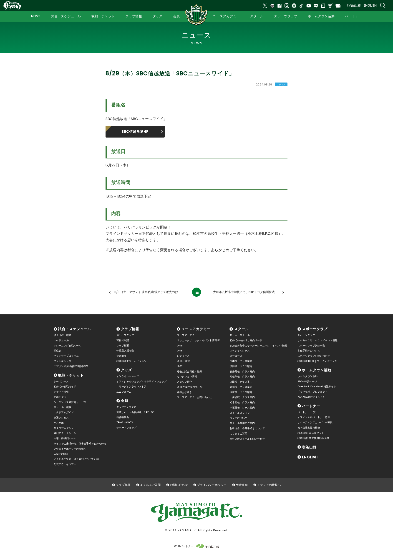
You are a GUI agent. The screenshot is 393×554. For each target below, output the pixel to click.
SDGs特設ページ (307, 381)
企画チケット (61, 397)
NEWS (35, 16)
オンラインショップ (127, 376)
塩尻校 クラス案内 (241, 392)
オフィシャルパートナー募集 (313, 417)
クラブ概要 (122, 345)
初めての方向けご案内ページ (246, 340)
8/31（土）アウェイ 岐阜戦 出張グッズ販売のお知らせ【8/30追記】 (151, 292)
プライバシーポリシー (212, 485)
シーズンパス (61, 381)
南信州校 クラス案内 (242, 376)
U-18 (180, 345)
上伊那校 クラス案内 (242, 397)
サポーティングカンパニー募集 (315, 422)
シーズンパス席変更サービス (70, 402)
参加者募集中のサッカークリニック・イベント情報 (258, 345)
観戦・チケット (71, 375)
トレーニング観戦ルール (67, 345)
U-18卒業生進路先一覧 (190, 387)
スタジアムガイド (64, 412)
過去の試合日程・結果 (189, 371)
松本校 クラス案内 (241, 361)
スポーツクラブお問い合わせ (313, 356)
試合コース (236, 356)
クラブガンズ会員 (126, 407)
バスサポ (59, 423)
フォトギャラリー (64, 361)
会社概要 (121, 356)
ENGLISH (370, 5)
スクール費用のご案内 (242, 423)
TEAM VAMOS (124, 422)
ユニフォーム (123, 392)
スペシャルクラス (240, 350)
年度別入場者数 (125, 350)
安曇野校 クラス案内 (242, 371)
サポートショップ (126, 427)
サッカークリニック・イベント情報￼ (198, 340)
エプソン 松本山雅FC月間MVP (71, 366)
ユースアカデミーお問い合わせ (194, 397)
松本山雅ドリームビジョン (131, 361)
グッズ (126, 370)
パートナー (311, 406)
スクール (241, 328)
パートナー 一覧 (306, 412)
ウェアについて (238, 418)
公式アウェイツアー (65, 464)
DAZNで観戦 (61, 454)
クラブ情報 (130, 328)
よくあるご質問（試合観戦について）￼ (76, 459)
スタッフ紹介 (184, 382)
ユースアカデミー (196, 328)
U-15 (180, 350)
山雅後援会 (122, 417)
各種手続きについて (308, 350)
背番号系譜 (122, 340)
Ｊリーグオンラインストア (131, 386)
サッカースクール (240, 335)
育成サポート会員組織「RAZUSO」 (136, 412)
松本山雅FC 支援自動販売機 (313, 438)
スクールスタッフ (240, 413)
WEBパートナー (184, 546)
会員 (124, 400)
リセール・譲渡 (62, 407)
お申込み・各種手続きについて (247, 428)
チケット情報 (61, 392)
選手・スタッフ (125, 335)
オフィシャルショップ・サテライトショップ (141, 381)
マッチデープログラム (66, 356)
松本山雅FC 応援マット (310, 433)
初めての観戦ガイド (65, 386)
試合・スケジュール (74, 328)
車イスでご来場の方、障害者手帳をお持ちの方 (80, 443)
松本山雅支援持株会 (308, 427)
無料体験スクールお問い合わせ (247, 439)
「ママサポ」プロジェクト (312, 392)
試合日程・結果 (62, 335)
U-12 (180, 366)
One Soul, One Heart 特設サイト (316, 386)
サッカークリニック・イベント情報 (317, 340)
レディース (183, 356)
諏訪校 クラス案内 (241, 366)
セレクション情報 (187, 376)
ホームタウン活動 (316, 370)
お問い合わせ (179, 485)
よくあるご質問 (238, 433)
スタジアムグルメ (64, 428)
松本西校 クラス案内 (242, 402)
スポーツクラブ (315, 328)
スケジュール (61, 340)
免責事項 (242, 485)
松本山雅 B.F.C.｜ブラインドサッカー (318, 361)
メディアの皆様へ (269, 485)
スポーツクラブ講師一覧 (311, 345)
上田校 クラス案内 (241, 382)
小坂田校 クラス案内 (242, 407)
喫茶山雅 (354, 5)
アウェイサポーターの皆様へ (70, 449)
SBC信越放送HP (135, 131)
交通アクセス (61, 417)
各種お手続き (184, 392)
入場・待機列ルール (65, 438)
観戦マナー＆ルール (65, 433)
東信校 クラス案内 (241, 387)
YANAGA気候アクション (311, 397)
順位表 (57, 350)
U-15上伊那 (183, 361)
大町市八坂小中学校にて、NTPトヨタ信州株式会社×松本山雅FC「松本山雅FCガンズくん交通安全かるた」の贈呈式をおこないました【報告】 (250, 292)
